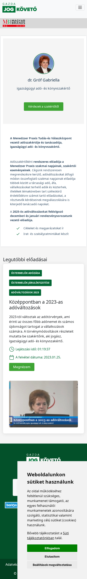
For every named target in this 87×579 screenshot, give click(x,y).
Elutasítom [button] (52, 556)
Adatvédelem (15, 564)
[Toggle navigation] (80, 7)
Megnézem (21, 367)
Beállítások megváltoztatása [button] (52, 564)
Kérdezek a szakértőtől (43, 106)
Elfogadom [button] (52, 548)
